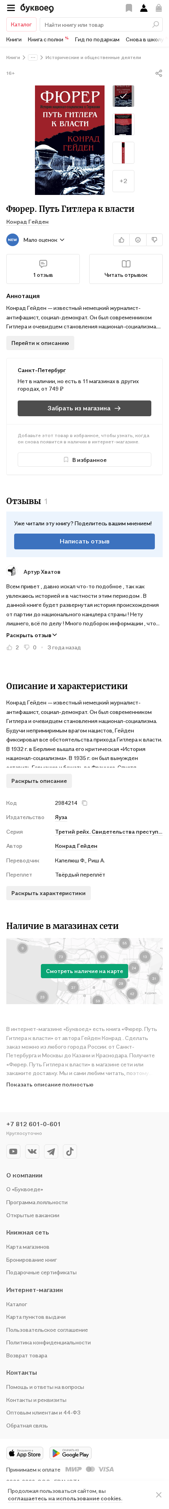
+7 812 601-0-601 (33, 1124)
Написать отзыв (85, 541)
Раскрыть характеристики (48, 893)
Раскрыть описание (39, 780)
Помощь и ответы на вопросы (45, 1386)
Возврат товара (26, 1355)
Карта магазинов (28, 1246)
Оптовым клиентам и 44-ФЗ (43, 1412)
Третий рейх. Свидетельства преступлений (109, 831)
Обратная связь (27, 1425)
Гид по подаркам (97, 39)
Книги (14, 39)
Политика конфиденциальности (48, 1342)
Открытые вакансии (32, 1215)
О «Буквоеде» (24, 1189)
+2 (123, 181)
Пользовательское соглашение (47, 1329)
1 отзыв (43, 274)
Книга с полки (48, 39)
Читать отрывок (126, 274)
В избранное (89, 459)
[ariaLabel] (159, 1494)
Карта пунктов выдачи (36, 1316)
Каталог (21, 24)
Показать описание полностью (50, 1084)
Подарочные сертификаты (41, 1272)
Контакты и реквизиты (36, 1399)
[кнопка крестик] (84, 803)
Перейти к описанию (40, 342)
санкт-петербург (42, 370)
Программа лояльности (37, 1202)
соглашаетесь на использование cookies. (65, 1498)
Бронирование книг (31, 1259)
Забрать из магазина (79, 408)
